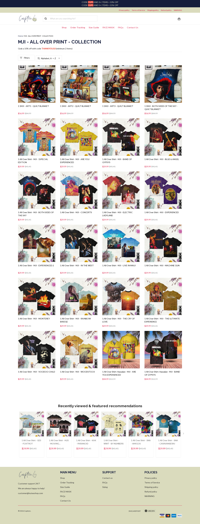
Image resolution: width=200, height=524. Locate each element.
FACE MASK (109, 27)
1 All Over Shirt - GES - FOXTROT (31, 442)
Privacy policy (124, 10)
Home (20, 36)
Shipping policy (153, 10)
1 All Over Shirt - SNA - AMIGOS (141, 442)
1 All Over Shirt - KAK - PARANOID (86, 442)
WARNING (178, 10)
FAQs (120, 27)
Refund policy (166, 10)
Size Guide (94, 27)
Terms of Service (138, 10)
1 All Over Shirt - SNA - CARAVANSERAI (168, 442)
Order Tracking (77, 27)
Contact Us (132, 27)
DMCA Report (135, 511)
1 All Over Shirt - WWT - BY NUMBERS (114, 442)
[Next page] (183, 434)
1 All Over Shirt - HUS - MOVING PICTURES (59, 442)
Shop (64, 27)
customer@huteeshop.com (30, 493)
